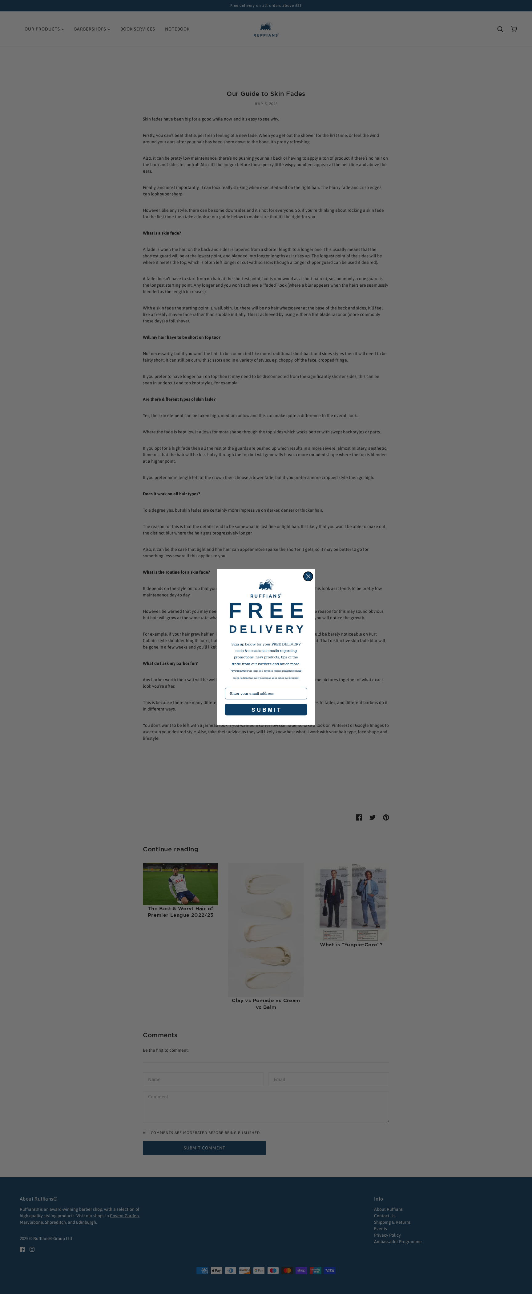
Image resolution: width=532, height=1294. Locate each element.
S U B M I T (266, 710)
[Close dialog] (308, 576)
